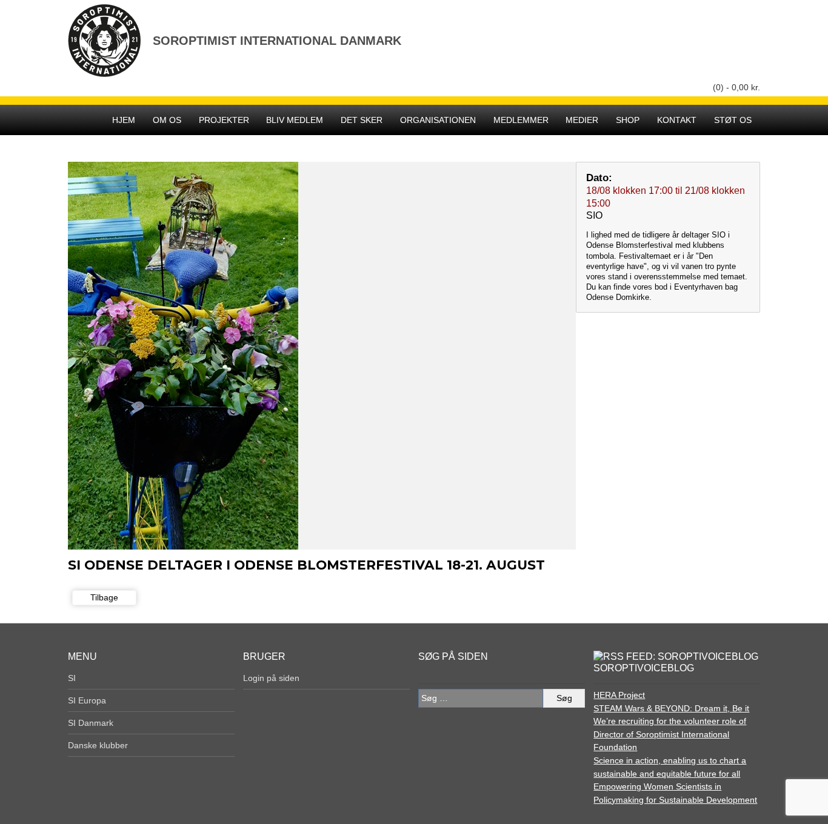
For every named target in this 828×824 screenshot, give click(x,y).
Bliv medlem (294, 120)
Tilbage (104, 597)
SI (72, 678)
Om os (167, 120)
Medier (582, 120)
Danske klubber (98, 745)
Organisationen (438, 120)
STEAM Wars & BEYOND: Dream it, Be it (671, 708)
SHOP (627, 120)
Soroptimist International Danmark (277, 40)
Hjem (123, 120)
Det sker (361, 120)
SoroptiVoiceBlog (643, 668)
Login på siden (271, 678)
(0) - (736, 87)
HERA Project (619, 695)
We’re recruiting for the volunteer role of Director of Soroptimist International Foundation (669, 734)
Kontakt (676, 120)
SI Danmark (90, 723)
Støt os (733, 120)
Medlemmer (521, 120)
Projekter (224, 120)
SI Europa (87, 700)
